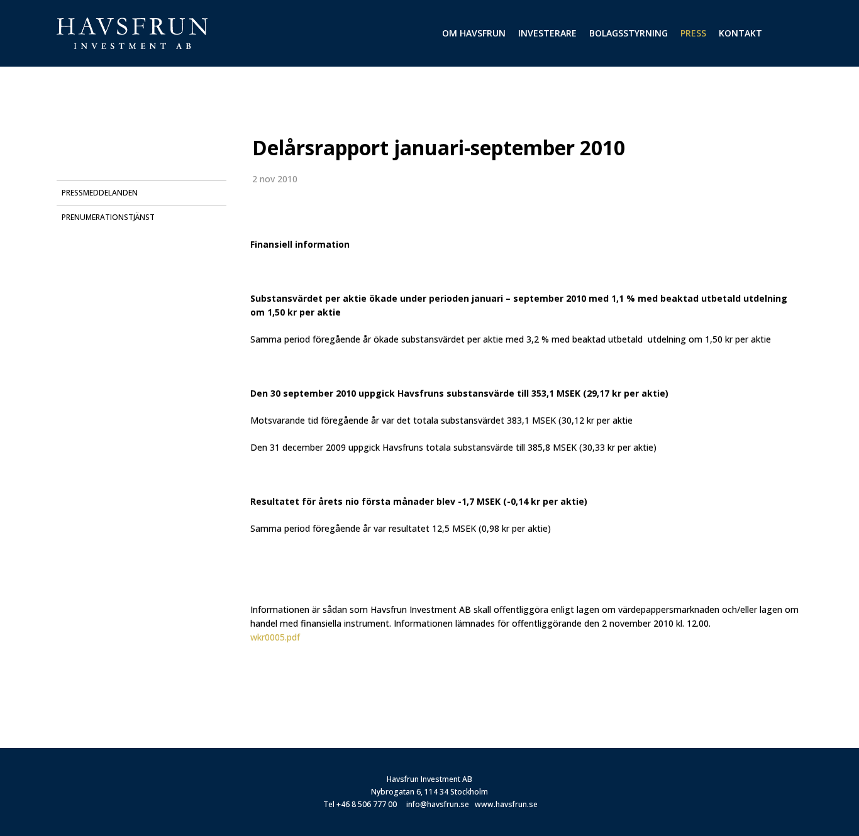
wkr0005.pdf (275, 637)
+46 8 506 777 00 (366, 804)
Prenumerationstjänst (108, 217)
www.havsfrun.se (506, 804)
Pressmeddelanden (100, 192)
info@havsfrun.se (437, 804)
